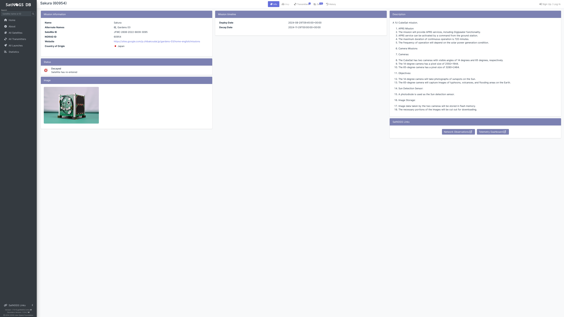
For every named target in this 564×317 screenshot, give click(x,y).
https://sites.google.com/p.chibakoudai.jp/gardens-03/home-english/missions (157, 41)
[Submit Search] (33, 13)
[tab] (273, 4)
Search (4, 10)
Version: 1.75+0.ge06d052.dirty (17, 310)
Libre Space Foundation (24, 315)
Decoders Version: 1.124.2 (17, 312)
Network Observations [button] (457, 131)
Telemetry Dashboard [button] (491, 131)
